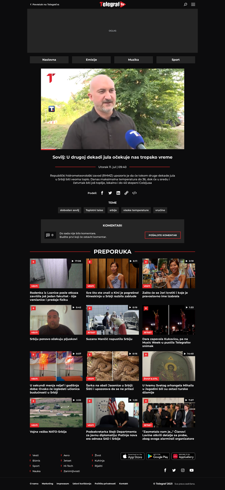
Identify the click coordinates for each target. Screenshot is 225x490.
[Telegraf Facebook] (165, 470)
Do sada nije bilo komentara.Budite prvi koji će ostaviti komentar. (83, 235)
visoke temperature (136, 210)
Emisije (91, 59)
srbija (113, 210)
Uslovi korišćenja (82, 483)
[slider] (112, 149)
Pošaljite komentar (163, 235)
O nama (34, 483)
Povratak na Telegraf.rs (46, 4)
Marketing (47, 483)
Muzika (133, 59)
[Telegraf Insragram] (182, 470)
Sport (176, 59)
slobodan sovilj (69, 210)
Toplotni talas (94, 210)
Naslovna (49, 59)
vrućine (160, 210)
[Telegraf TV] (191, 470)
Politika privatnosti (105, 483)
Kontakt (123, 483)
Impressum (63, 483)
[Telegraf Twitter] (174, 470)
